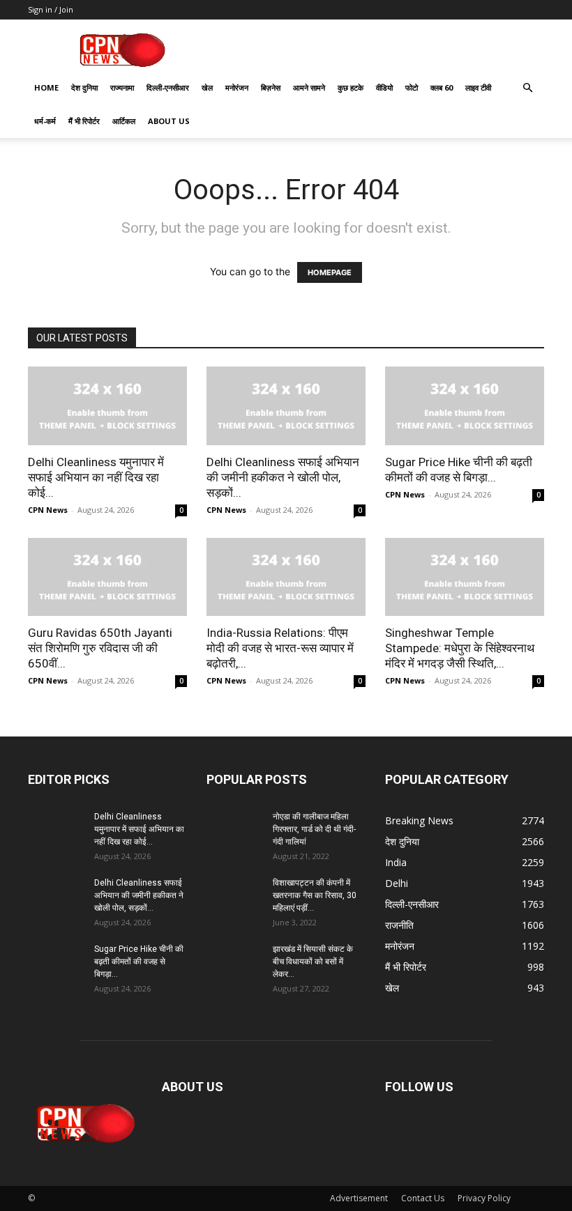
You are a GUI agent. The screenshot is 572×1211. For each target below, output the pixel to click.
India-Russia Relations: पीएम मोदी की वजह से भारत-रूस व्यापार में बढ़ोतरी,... (280, 648)
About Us (169, 121)
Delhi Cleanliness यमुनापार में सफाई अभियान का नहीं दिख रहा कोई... (96, 477)
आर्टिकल (123, 121)
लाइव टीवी (478, 87)
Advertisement (359, 1198)
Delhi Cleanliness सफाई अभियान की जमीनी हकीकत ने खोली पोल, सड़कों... (282, 477)
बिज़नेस (270, 87)
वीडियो (384, 87)
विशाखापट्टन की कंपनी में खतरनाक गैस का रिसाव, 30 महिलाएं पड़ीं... (314, 895)
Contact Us (422, 1198)
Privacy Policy (484, 1198)
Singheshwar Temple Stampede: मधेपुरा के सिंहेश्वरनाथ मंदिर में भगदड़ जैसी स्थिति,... (459, 648)
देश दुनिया (84, 87)
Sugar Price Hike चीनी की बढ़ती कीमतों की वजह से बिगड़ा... (138, 961)
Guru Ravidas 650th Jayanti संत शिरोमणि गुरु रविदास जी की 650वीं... (100, 648)
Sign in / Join (50, 9)
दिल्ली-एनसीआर (167, 87)
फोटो (411, 87)
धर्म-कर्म (45, 121)
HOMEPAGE (330, 272)
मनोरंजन (236, 87)
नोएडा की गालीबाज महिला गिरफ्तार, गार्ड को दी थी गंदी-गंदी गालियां (314, 829)
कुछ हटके (350, 87)
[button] (527, 88)
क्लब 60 (441, 87)
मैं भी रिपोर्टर (84, 121)
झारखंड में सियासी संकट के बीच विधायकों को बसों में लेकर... (313, 961)
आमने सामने (309, 87)
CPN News (48, 509)
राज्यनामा (122, 87)
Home (46, 87)
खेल (207, 87)
